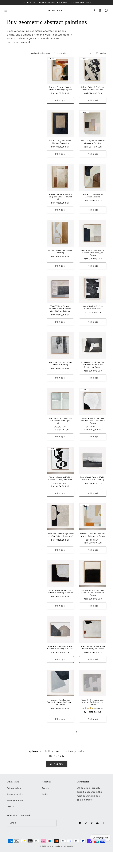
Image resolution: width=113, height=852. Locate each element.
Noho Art (50, 846)
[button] (6, 10)
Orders (45, 788)
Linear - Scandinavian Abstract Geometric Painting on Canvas (60, 647)
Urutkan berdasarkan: (40, 53)
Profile (45, 794)
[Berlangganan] (53, 823)
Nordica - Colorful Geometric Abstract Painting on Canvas (93, 535)
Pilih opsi (60, 100)
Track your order (15, 800)
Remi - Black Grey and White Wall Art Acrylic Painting (92, 478)
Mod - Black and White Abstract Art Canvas (93, 307)
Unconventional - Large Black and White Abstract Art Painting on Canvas (93, 364)
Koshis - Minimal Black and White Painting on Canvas (93, 647)
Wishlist (10, 807)
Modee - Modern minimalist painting (60, 251)
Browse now (56, 764)
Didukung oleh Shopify (64, 846)
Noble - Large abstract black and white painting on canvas (60, 591)
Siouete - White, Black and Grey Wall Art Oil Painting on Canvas (93, 420)
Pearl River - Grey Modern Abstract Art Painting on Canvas (92, 252)
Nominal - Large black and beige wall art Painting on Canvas (92, 592)
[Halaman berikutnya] (84, 732)
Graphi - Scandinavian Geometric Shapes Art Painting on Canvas (60, 702)
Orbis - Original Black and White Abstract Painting (92, 88)
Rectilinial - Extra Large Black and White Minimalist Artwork (60, 535)
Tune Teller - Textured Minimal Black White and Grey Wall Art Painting (60, 308)
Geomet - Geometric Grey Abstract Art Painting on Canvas (92, 702)
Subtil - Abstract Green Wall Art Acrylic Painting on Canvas (60, 420)
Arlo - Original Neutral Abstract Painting (93, 195)
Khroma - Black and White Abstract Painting (60, 363)
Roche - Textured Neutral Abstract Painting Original (60, 88)
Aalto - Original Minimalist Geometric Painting (93, 142)
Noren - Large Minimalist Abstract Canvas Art (60, 142)
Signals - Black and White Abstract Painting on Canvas (60, 478)
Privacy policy (14, 788)
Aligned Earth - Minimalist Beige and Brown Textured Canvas (60, 196)
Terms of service (15, 794)
